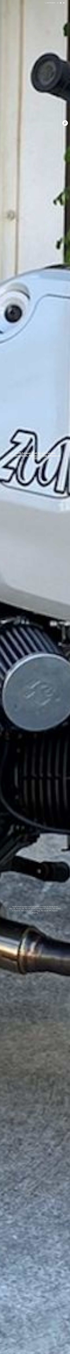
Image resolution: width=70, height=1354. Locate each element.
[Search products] (65, 123)
